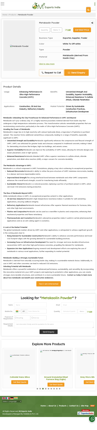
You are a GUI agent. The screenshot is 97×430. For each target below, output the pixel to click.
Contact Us (73, 406)
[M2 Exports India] (46, 5)
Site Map (85, 406)
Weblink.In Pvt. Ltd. (31, 414)
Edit (69, 30)
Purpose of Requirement (8, 318)
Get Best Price (82, 30)
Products (12, 15)
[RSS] (92, 406)
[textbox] (56, 30)
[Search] (88, 9)
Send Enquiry (78, 72)
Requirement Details (8, 325)
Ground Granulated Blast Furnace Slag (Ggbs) (52, 378)
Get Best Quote (16, 382)
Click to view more (46, 64)
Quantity (57, 311)
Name (10, 305)
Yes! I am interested (48, 284)
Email (58, 305)
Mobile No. (9, 311)
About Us (52, 406)
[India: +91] (17, 311)
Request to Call (52, 72)
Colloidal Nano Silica (16, 377)
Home (5, 15)
